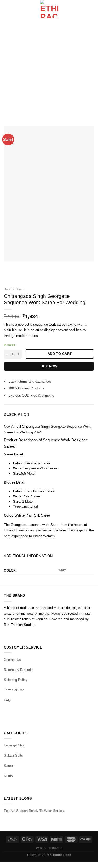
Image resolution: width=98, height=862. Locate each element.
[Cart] (91, 9)
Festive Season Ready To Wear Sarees (34, 811)
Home (7, 289)
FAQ (7, 700)
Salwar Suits (13, 755)
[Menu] (6, 9)
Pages (41, 848)
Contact (55, 848)
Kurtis (8, 776)
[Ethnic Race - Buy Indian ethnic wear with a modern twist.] (49, 9)
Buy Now (49, 366)
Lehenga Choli (14, 745)
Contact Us (12, 660)
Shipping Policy (15, 680)
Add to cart (60, 354)
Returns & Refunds (18, 670)
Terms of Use (14, 690)
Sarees (9, 766)
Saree (19, 289)
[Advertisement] (49, 70)
